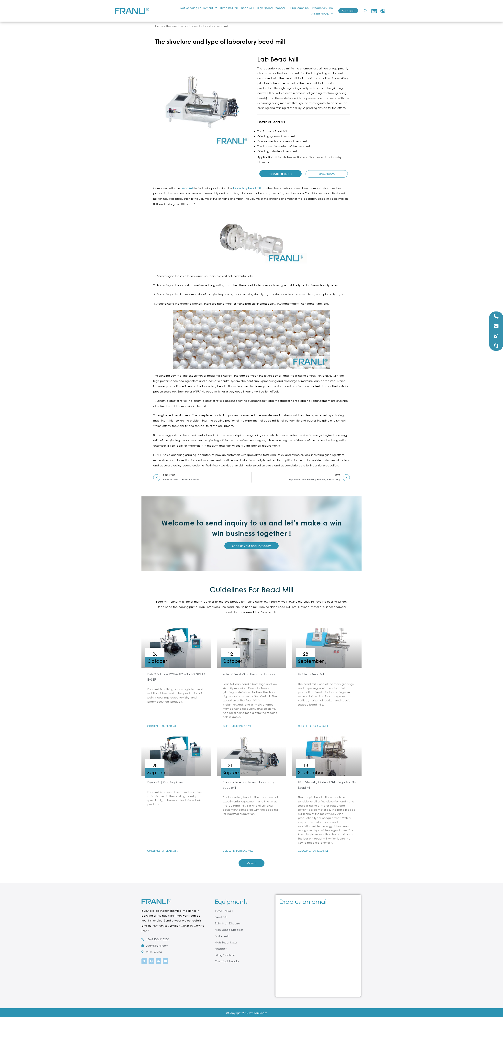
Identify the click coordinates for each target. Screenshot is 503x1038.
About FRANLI (320, 13)
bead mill (187, 188)
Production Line (322, 8)
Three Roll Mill (229, 8)
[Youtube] (165, 961)
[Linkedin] (144, 961)
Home (159, 26)
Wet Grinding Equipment (196, 8)
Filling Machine (298, 8)
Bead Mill (247, 8)
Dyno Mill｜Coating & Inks (165, 782)
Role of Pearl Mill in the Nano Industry (249, 674)
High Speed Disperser (271, 8)
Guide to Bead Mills (312, 674)
